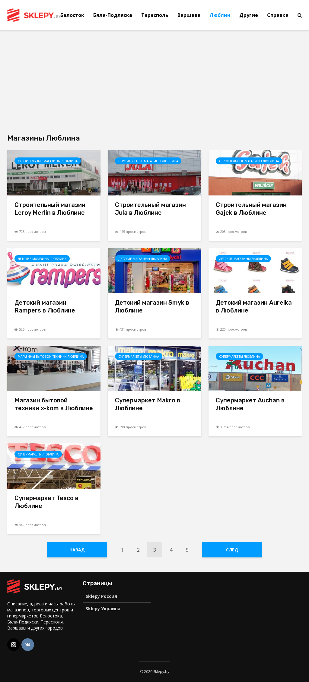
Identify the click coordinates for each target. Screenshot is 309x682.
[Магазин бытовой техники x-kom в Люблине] (53, 367)
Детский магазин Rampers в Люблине (44, 306)
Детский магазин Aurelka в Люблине (254, 306)
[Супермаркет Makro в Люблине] (154, 367)
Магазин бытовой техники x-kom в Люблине (53, 404)
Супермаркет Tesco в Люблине (46, 501)
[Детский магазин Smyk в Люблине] (154, 270)
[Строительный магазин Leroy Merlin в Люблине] (53, 172)
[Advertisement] (58, 81)
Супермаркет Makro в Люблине (147, 404)
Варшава (188, 15)
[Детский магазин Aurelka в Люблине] (255, 270)
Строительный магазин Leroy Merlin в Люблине (49, 208)
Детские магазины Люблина (42, 259)
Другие (248, 15)
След (232, 550)
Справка (277, 15)
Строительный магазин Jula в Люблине (150, 208)
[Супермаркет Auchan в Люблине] (255, 367)
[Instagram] (13, 644)
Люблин (219, 15)
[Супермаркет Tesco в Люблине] (53, 465)
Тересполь (154, 15)
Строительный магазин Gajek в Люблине (251, 208)
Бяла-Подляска (112, 15)
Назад (77, 550)
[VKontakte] (27, 644)
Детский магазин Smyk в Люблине (152, 306)
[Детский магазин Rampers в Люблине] (53, 270)
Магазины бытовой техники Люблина (51, 356)
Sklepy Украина (103, 608)
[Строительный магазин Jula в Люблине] (154, 172)
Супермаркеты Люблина (138, 356)
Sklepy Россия (101, 596)
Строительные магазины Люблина (48, 161)
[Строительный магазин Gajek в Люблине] (255, 172)
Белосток (72, 15)
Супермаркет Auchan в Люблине (250, 404)
